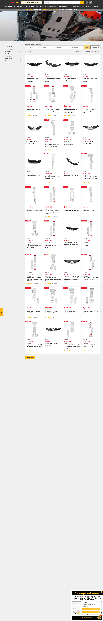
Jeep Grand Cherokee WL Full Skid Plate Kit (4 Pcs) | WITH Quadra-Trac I (34, 245)
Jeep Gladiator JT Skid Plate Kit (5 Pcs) (90, 244)
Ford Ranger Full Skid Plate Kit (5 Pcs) (34, 211)
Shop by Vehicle (9, 6)
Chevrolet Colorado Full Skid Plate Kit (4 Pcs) (52, 177)
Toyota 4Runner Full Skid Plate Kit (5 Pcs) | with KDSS (71, 312)
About (83, 6)
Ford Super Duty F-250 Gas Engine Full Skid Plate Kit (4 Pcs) (90, 178)
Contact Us (95, 6)
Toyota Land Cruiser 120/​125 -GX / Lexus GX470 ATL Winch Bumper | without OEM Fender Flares (72, 278)
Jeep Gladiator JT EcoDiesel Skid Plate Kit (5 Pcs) (90, 278)
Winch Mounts (40, 6)
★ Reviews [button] (1, 312)
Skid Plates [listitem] (8, 56)
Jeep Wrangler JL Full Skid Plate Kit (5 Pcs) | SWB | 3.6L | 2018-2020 (34, 279)
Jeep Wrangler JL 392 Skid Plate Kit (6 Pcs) (52, 110)
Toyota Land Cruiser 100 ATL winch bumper (52, 344)
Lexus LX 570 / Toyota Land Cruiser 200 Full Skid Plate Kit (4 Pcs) (72, 346)
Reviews (88, 6)
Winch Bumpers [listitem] (9, 58)
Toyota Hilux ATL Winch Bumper (70, 79)
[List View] (81, 51)
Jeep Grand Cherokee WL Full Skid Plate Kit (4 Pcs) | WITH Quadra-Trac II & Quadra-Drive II (34, 346)
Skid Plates (19, 6)
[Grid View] (83, 51)
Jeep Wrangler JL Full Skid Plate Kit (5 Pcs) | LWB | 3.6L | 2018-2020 (53, 212)
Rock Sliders (29, 6)
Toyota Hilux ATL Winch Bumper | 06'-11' (89, 142)
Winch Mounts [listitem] (9, 60)
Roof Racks (62, 6)
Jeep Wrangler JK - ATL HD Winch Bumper (71, 176)
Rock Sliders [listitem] (8, 51)
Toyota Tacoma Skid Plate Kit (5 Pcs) (90, 312)
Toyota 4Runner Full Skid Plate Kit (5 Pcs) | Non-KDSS (52, 312)
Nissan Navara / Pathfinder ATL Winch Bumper (33, 176)
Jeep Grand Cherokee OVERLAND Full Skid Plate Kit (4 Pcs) (53, 279)
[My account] (87, 2)
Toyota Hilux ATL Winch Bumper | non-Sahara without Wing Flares (34, 80)
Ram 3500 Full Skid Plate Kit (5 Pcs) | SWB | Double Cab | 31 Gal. (90, 111)
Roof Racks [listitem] (8, 53)
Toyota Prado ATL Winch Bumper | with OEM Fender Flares (71, 244)
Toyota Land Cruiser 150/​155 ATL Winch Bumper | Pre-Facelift (52, 80)
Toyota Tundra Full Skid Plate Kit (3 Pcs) (90, 211)
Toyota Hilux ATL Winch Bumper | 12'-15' (32, 142)
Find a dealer (76, 6)
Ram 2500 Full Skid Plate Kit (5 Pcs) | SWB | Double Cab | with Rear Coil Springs (52, 144)
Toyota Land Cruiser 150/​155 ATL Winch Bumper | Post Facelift (90, 80)
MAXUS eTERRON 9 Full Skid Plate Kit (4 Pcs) (71, 143)
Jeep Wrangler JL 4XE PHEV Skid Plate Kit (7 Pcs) (33, 110)
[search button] (82, 2)
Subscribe (87, 618)
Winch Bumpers (51, 6)
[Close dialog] (102, 592)
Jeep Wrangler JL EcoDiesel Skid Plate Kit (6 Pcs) (90, 345)
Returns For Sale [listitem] (9, 49)
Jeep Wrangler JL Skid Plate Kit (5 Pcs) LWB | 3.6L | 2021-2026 (52, 245)
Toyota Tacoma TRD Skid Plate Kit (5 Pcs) (33, 312)
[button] (99, 617)
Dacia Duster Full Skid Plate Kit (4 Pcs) (71, 211)
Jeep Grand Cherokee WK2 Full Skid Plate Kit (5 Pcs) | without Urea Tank (71, 111)
